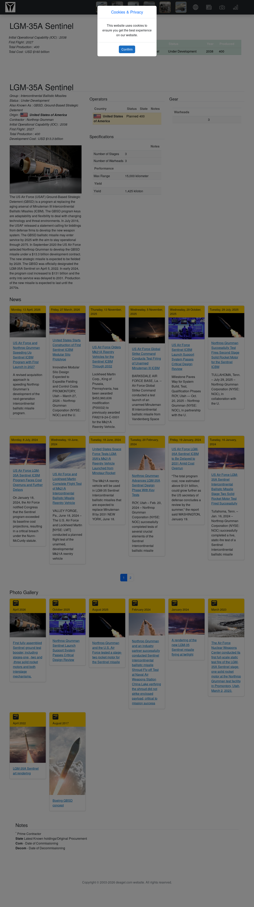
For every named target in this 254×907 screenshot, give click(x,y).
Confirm (127, 49)
